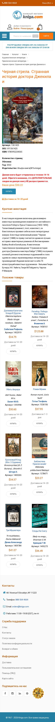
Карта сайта (7, 678)
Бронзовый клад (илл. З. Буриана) (13, 461)
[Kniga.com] (27, 15)
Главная (5, 54)
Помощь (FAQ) (8, 673)
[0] (43, 25)
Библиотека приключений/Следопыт (39, 464)
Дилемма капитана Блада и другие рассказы (13, 313)
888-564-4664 (10, 3)
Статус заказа (8, 638)
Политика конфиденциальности (17, 643)
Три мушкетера (13, 530)
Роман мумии (39, 389)
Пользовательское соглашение (16, 668)
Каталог (15, 54)
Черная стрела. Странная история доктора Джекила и (23, 64)
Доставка (6, 662)
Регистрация (27, 28)
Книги (24, 54)
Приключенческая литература (14, 61)
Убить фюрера (13, 389)
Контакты (6, 633)
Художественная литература (13, 58)
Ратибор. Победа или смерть (40, 312)
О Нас (4, 627)
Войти (16, 28)
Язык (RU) (46, 3)
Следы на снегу (39, 531)
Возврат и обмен (10, 649)
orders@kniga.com (20, 606)
